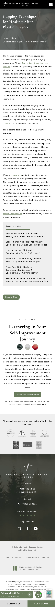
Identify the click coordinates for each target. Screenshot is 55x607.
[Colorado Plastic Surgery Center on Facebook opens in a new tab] (27, 528)
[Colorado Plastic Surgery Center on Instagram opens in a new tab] (19, 528)
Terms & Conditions (15, 557)
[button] (51, 4)
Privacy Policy (33, 557)
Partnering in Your (27, 330)
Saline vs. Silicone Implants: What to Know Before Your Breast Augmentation (27, 280)
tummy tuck (16, 174)
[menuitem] (19, 528)
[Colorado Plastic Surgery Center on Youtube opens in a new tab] (35, 528)
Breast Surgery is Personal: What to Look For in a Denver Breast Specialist (26, 243)
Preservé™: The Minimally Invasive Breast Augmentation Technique (23, 260)
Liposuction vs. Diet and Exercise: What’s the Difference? (23, 252)
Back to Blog (11, 297)
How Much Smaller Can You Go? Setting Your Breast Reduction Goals (25, 235)
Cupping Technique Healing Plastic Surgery (24, 41)
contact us (8, 123)
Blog (13, 38)
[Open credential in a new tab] (11, 433)
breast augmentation (12, 213)
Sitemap (45, 557)
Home (6, 38)
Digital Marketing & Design (30, 568)
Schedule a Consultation (27, 394)
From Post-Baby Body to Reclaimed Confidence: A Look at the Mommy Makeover (22, 269)
